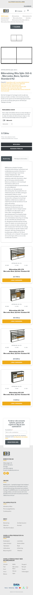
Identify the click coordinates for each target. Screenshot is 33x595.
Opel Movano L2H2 (5, 88)
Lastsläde (20, 541)
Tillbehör (19, 550)
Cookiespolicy (7, 511)
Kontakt (19, 525)
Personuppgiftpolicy (9, 509)
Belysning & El (7, 550)
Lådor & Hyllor (7, 543)
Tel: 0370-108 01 (8, 468)
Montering (6, 523)
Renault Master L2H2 (21, 86)
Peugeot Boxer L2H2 (11, 82)
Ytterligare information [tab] (20, 158)
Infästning (20, 548)
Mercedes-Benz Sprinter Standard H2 (21, 89)
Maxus (5, 574)
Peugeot (24, 564)
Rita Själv (16, 144)
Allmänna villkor (7, 506)
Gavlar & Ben (20, 543)
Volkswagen (25, 571)
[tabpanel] (16, 202)
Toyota (24, 569)
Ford (4, 569)
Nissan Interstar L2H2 (6, 85)
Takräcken (6, 546)
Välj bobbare (27, 6)
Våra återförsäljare (8, 527)
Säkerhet (5, 525)
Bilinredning (15, 16)
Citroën (5, 564)
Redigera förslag (16, 148)
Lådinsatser (6, 548)
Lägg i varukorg (16, 280)
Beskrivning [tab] (6, 158)
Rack (18, 546)
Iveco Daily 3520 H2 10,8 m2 (22, 82)
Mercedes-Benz (17, 18)
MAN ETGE (22, 83)
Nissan (14, 571)
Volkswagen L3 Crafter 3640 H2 (8, 86)
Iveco (4, 571)
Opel (13, 573)
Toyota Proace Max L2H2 (6, 89)
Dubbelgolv (6, 541)
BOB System (4, 16)
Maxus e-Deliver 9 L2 (14, 83)
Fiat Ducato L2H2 (5, 83)
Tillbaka (17, 26)
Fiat (4, 567)
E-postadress (9, 430)
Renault (24, 567)
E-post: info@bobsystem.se (11, 470)
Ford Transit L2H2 (5, 90)
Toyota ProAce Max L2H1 (16, 88)
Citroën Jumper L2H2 (16, 85)
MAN (13, 564)
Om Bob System (21, 523)
